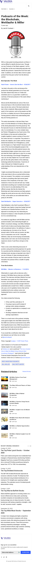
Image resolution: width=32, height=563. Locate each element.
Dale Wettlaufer (18, 364)
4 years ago (14, 381)
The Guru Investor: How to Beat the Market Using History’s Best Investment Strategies (16, 351)
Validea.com (6, 349)
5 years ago (14, 413)
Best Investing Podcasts (10, 361)
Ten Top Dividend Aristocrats (12, 471)
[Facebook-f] (1, 557)
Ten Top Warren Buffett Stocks (12, 491)
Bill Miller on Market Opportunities (19, 426)
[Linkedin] (6, 557)
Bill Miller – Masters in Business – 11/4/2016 (15, 269)
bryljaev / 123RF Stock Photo (19, 341)
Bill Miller (6, 364)
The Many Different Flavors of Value (20, 385)
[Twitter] (4, 557)
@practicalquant (7, 337)
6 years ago (14, 437)
